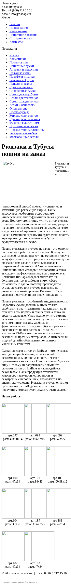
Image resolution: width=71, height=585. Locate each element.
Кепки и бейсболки (22, 105)
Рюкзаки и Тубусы (21, 80)
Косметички (17, 58)
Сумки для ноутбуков (23, 94)
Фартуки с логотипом (24, 122)
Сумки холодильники (24, 101)
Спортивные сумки (22, 90)
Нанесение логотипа (23, 34)
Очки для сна (18, 108)
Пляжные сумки (20, 73)
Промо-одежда (19, 112)
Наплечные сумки (21, 66)
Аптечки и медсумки (23, 69)
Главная (14, 24)
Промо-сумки (18, 62)
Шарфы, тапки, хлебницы (26, 129)
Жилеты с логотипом (23, 115)
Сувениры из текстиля (24, 119)
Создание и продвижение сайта (15, 582)
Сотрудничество (20, 38)
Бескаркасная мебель (23, 133)
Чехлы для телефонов (23, 98)
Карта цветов (18, 31)
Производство (19, 27)
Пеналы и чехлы (20, 83)
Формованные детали (24, 137)
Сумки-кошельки (21, 87)
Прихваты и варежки (23, 126)
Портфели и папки (22, 76)
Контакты (16, 42)
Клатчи (14, 55)
